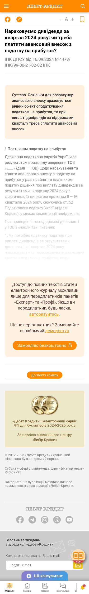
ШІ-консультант (48, 576)
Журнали (9, 591)
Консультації (62, 591)
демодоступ (57, 330)
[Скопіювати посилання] (19, 19)
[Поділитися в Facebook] (7, 19)
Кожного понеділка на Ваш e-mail (32, 556)
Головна (27, 591)
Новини (45, 591)
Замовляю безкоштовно (41, 345)
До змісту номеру (44, 375)
